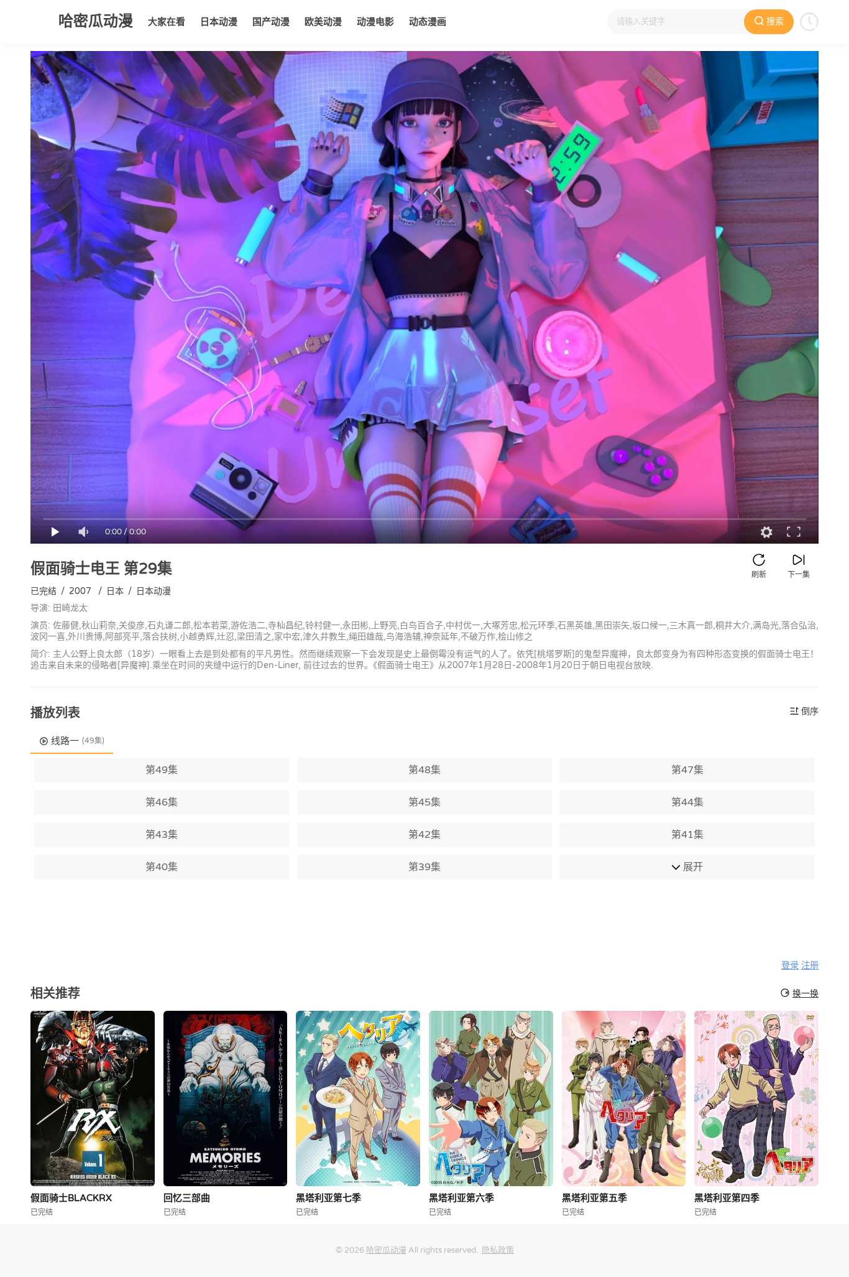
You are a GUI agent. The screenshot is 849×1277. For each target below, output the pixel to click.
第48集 (424, 770)
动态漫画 (427, 21)
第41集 (687, 835)
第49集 (161, 770)
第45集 (424, 802)
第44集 (687, 802)
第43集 (161, 835)
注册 (810, 965)
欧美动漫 (323, 21)
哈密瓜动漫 (386, 1250)
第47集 (687, 770)
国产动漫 (271, 21)
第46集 (161, 802)
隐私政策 (498, 1250)
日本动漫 (218, 21)
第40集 (161, 867)
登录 (790, 965)
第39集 (424, 867)
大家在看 (166, 21)
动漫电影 (375, 21)
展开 (692, 867)
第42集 (424, 835)
